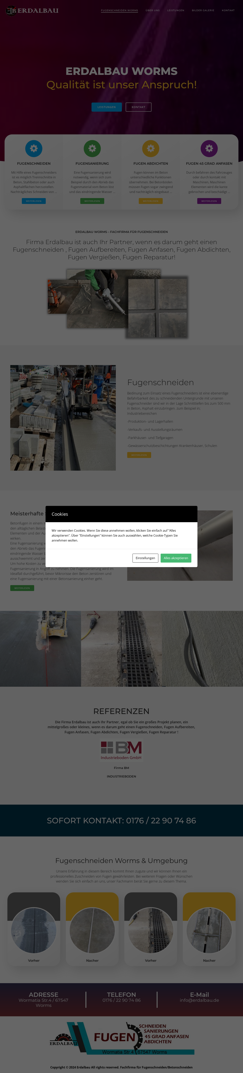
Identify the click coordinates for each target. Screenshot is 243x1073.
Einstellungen (145, 558)
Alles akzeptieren (176, 558)
